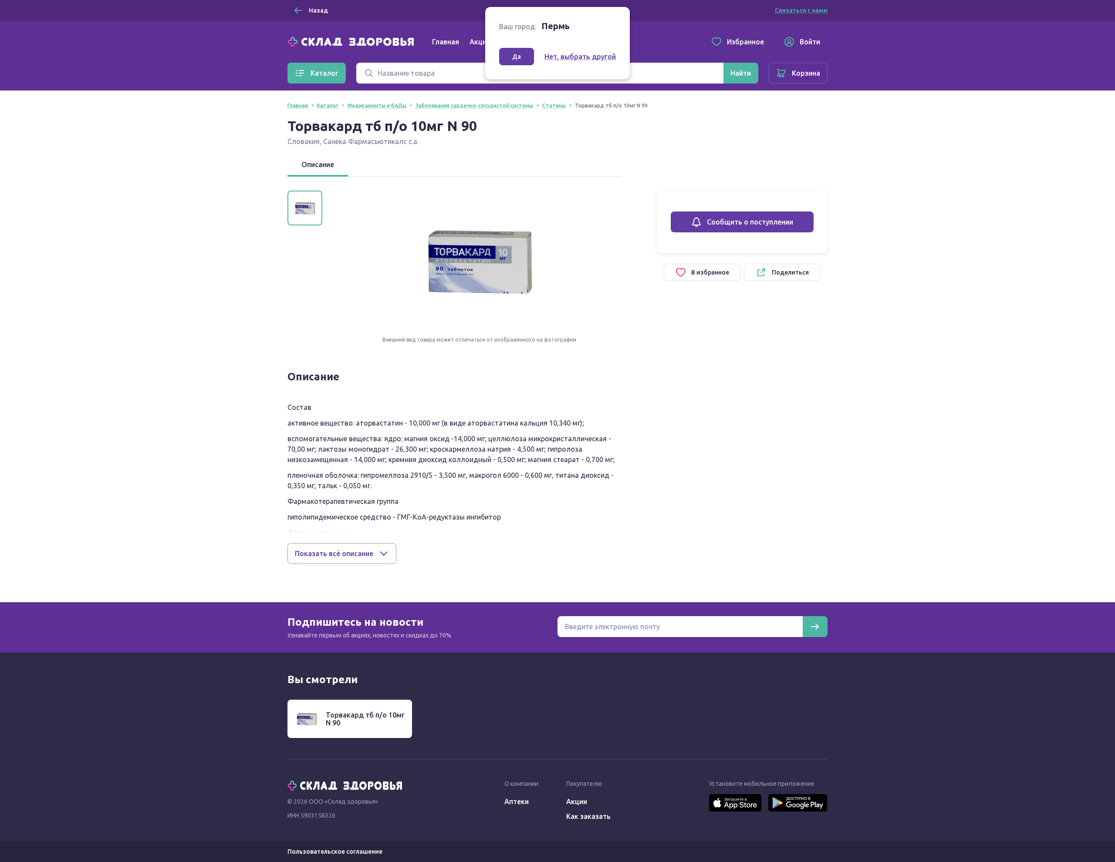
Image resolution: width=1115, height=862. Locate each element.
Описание (317, 164)
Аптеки (516, 801)
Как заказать (588, 816)
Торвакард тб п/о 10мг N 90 (365, 719)
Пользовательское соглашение (334, 851)
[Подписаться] (815, 626)
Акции (480, 42)
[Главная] (352, 41)
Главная (445, 42)
